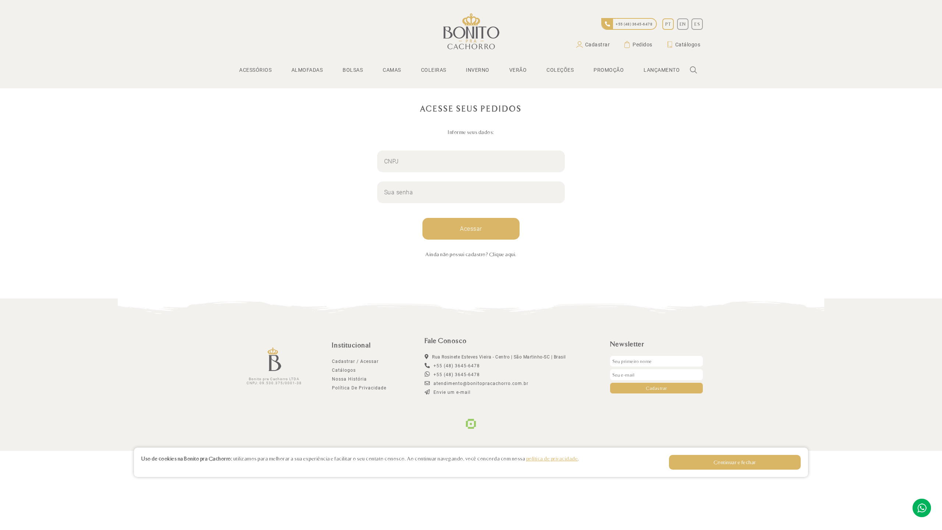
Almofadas (307, 70)
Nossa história (349, 379)
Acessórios (255, 70)
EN (683, 24)
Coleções (560, 70)
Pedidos (642, 44)
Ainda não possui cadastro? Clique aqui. (471, 254)
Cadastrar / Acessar (355, 361)
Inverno (477, 70)
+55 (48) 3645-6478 (456, 374)
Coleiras (433, 70)
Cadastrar (597, 44)
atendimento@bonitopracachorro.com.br (480, 383)
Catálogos (688, 44)
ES (697, 24)
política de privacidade (359, 388)
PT (668, 24)
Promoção (609, 70)
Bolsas (353, 70)
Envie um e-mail (451, 392)
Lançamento (662, 70)
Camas (392, 70)
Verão (518, 70)
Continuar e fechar (734, 462)
